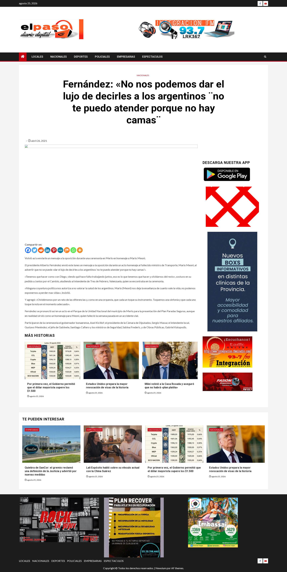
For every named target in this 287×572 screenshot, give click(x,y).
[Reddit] (41, 250)
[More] (80, 250)
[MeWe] (60, 250)
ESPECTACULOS (152, 56)
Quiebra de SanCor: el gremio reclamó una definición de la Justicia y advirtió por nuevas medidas (51, 471)
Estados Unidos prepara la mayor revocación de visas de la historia (107, 385)
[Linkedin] (47, 250)
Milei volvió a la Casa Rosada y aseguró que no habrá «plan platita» (169, 385)
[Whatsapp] (73, 250)
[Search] (265, 56)
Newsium (160, 568)
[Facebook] (260, 3)
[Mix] (67, 250)
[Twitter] (34, 250)
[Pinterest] (54, 250)
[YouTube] (265, 3)
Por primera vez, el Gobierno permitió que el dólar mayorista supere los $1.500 (51, 387)
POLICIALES (102, 56)
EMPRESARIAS (126, 56)
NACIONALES (58, 56)
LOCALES (37, 56)
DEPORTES (81, 56)
